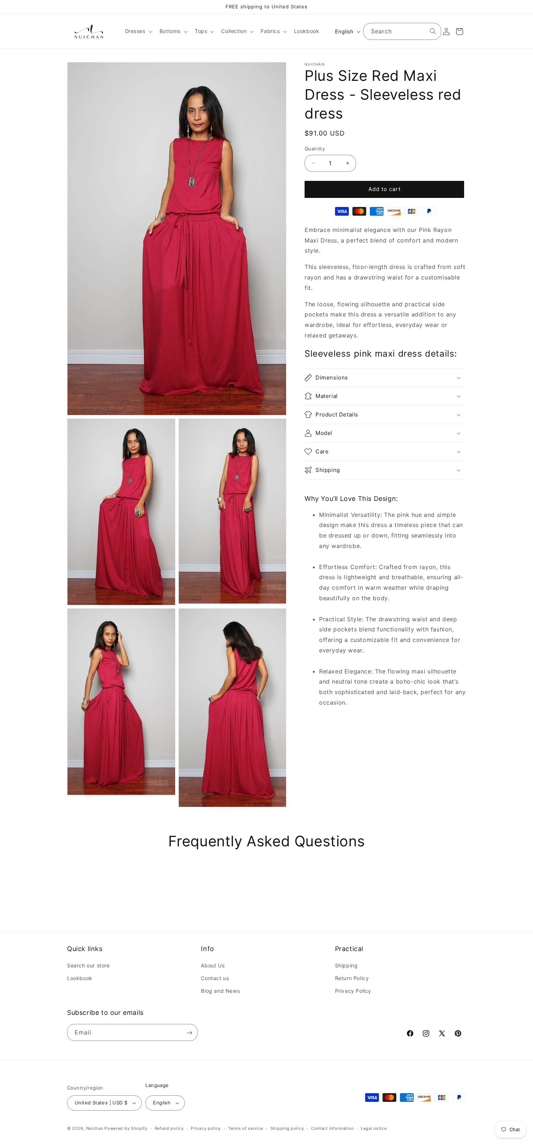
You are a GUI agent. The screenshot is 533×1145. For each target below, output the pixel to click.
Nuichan (94, 1128)
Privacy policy (206, 1128)
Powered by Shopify (126, 1128)
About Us (212, 966)
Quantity (315, 149)
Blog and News (220, 991)
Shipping (346, 966)
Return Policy (352, 978)
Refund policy (169, 1128)
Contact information (332, 1128)
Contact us (215, 978)
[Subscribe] (189, 1032)
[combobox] (402, 31)
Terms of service (245, 1128)
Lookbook (79, 978)
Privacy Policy (353, 991)
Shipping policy (287, 1128)
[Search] (433, 31)
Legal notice (374, 1128)
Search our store (88, 966)
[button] (138, 31)
